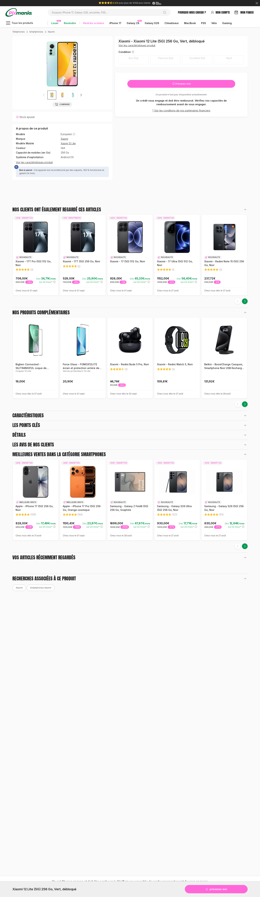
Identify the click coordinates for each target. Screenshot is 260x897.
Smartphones (36, 31)
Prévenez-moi (183, 83)
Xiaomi (51, 31)
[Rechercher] (166, 12)
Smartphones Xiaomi (40, 587)
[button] (81, 95)
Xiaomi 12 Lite (68, 143)
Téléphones (18, 31)
